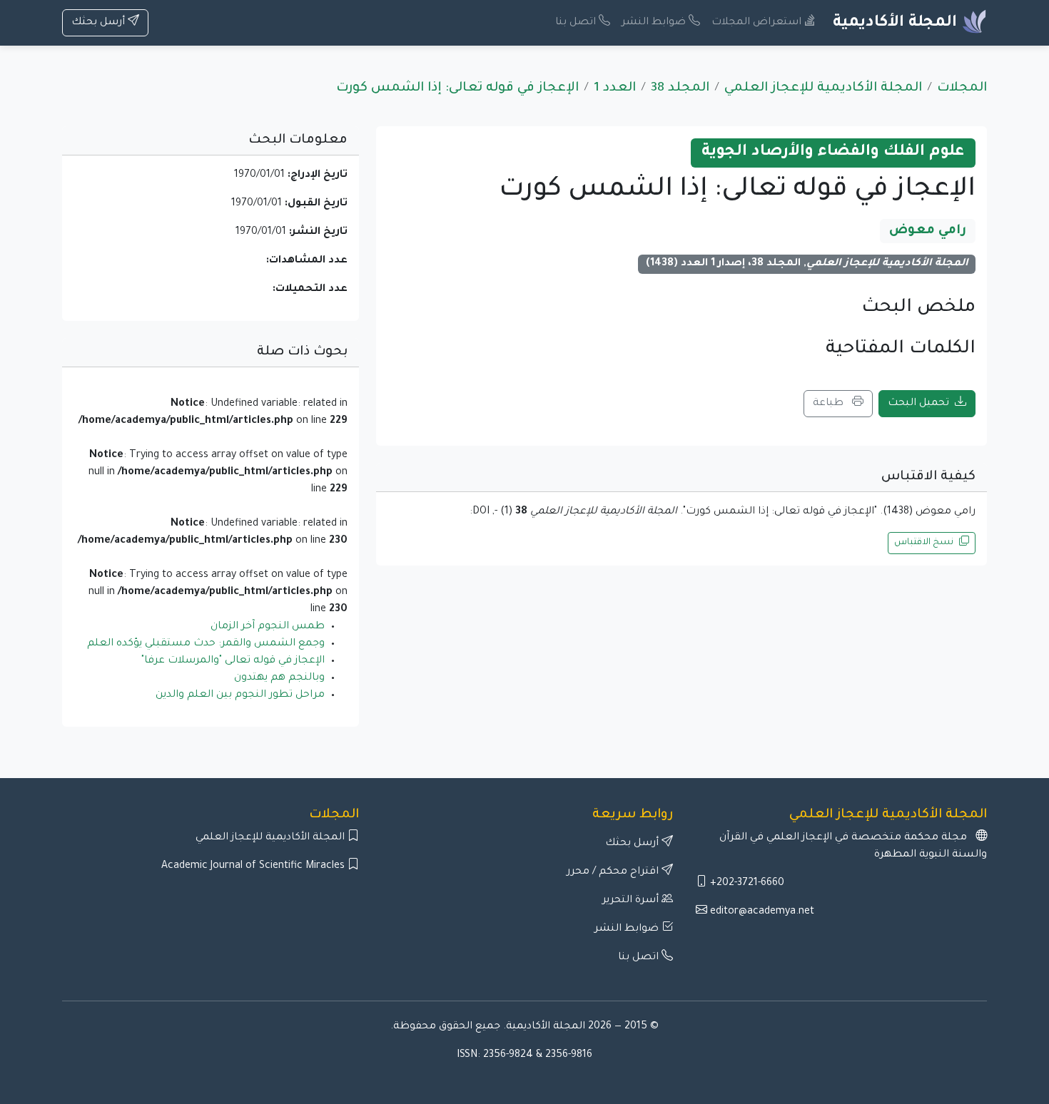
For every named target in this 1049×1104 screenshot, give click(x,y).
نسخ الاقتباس (923, 543)
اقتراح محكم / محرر (614, 872)
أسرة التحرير (632, 900)
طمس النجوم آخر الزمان (268, 627)
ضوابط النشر (655, 23)
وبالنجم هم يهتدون (279, 678)
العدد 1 (615, 88)
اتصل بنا (577, 23)
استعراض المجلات (757, 23)
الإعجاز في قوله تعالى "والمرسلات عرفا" (233, 661)
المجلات (962, 88)
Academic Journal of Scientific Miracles (254, 866)
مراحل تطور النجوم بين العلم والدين (240, 695)
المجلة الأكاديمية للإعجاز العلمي (823, 88)
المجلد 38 (680, 88)
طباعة (829, 403)
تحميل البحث (918, 403)
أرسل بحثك (99, 23)
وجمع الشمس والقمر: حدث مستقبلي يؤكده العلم (206, 644)
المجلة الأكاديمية (897, 23)
